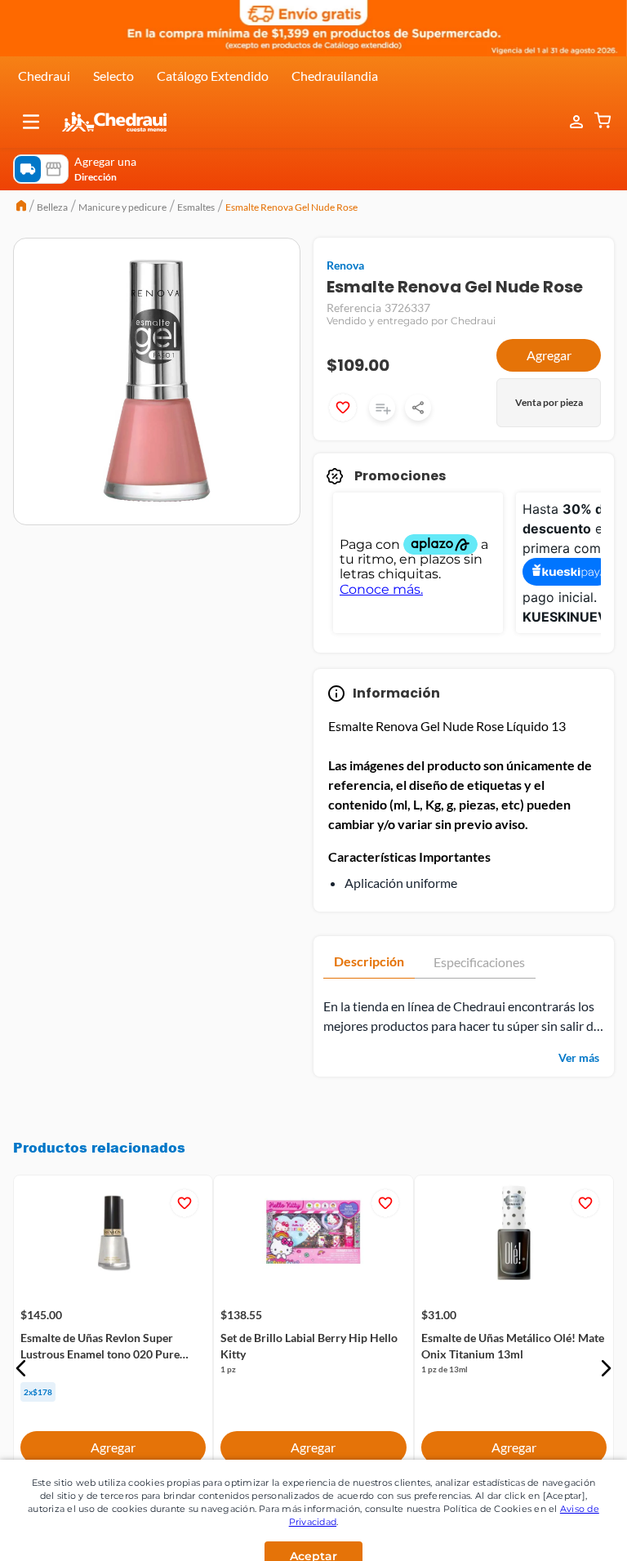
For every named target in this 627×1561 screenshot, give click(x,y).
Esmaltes (196, 207)
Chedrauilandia (334, 75)
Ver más (578, 1057)
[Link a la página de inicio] (21, 207)
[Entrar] (568, 122)
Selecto (113, 75)
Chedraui (44, 75)
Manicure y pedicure (122, 207)
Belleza (52, 207)
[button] (31, 122)
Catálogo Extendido (213, 75)
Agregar (549, 355)
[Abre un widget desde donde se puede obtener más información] (560, 1532)
